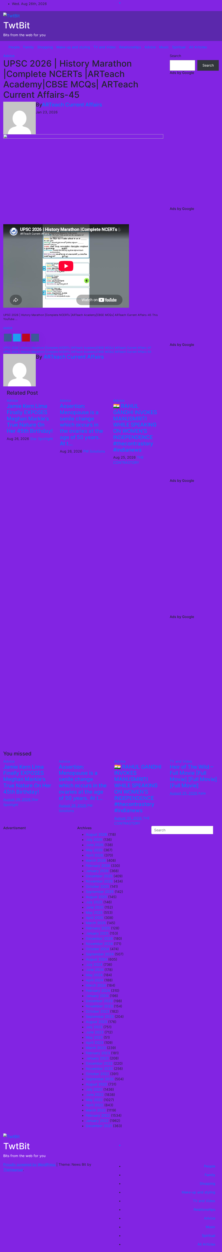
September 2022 (100, 1079)
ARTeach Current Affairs (72, 104)
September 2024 (100, 954)
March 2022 (96, 1110)
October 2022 (97, 1074)
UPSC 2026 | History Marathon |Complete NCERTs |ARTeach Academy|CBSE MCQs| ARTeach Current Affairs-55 (77, 351)
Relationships (130, 47)
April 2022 (94, 1105)
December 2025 (99, 876)
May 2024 (94, 975)
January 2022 (97, 1120)
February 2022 (98, 1115)
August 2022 (96, 1084)
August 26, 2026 (17, 799)
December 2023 (99, 1001)
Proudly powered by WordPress (29, 1164)
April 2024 (94, 980)
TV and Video (104, 47)
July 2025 (94, 902)
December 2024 (99, 938)
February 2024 (98, 990)
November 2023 (99, 1006)
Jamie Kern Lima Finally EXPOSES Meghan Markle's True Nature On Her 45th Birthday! (30, 418)
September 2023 (100, 1016)
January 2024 (97, 996)
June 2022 (94, 1094)
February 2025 (98, 928)
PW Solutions (94, 451)
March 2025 (96, 923)
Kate (202, 793)
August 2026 (96, 834)
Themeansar (13, 1169)
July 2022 (94, 1089)
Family (28, 47)
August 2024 (96, 959)
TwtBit (16, 25)
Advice (150, 47)
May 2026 (94, 850)
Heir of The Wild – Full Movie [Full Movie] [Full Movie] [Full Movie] (193, 776)
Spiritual (179, 47)
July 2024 (94, 964)
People (14, 47)
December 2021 (99, 1126)
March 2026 (96, 860)
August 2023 (96, 1022)
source (7, 327)
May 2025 (94, 912)
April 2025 (94, 917)
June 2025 (94, 907)
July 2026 (94, 839)
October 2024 (97, 949)
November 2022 (99, 1068)
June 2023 (94, 1032)
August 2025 (96, 897)
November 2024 (99, 943)
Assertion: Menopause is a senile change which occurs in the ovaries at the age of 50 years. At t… (81, 425)
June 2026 (94, 845)
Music (164, 47)
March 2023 (96, 1048)
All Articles (198, 47)
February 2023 (98, 1053)
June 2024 (94, 970)
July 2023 (94, 1027)
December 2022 (99, 1063)
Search (175, 56)
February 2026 (98, 865)
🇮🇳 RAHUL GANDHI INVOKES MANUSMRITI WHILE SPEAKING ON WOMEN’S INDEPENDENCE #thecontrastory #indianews (135, 428)
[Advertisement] (194, 142)
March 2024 (96, 985)
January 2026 (97, 871)
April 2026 (94, 855)
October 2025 (97, 886)
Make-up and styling (73, 47)
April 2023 (94, 1042)
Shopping (45, 47)
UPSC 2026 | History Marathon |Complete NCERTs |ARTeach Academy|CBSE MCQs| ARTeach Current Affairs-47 (77, 347)
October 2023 (97, 1011)
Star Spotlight (41, 438)
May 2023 (94, 1037)
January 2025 (97, 933)
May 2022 (94, 1100)
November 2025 (99, 881)
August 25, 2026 (128, 818)
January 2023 (97, 1058)
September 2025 (100, 891)
